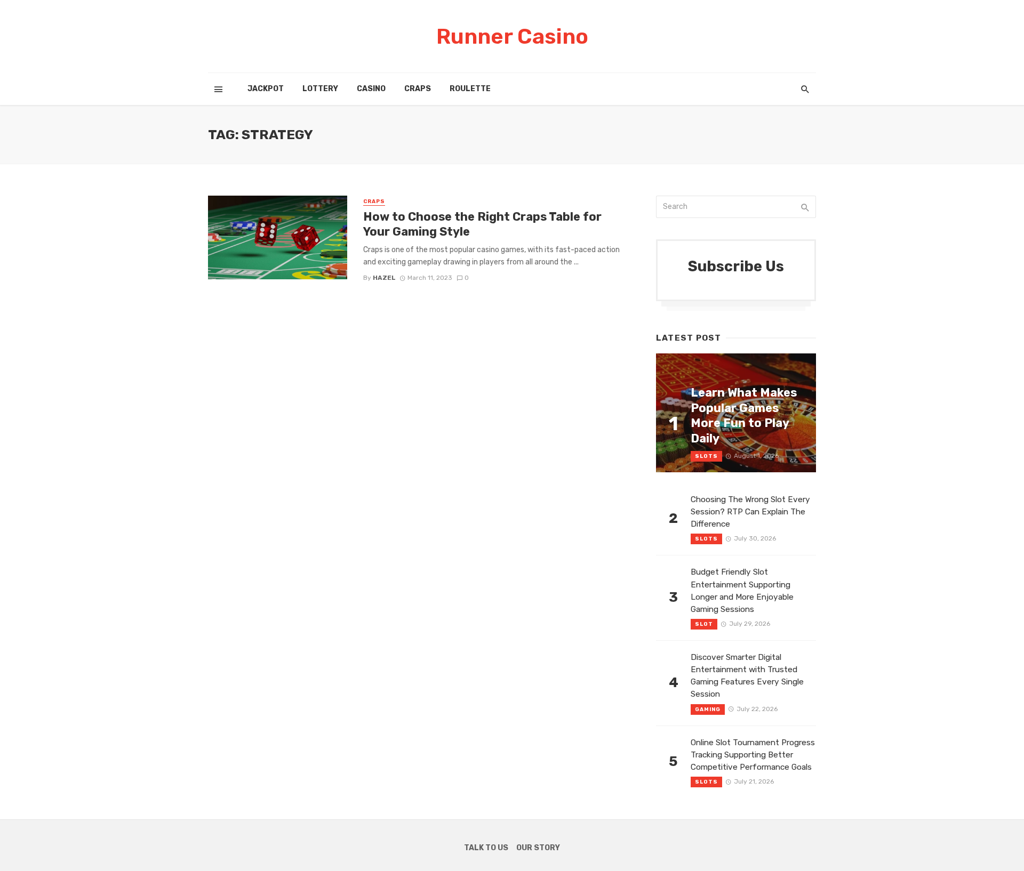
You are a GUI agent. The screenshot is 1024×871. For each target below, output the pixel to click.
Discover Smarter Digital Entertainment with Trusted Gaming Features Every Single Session (747, 675)
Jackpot (265, 88)
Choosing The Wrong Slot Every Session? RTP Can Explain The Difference (750, 512)
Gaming (708, 709)
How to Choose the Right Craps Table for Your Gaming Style (482, 224)
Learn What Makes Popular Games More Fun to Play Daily (744, 415)
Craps (417, 88)
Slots (706, 456)
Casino (371, 88)
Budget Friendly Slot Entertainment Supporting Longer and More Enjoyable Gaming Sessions (742, 590)
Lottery (320, 88)
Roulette (470, 88)
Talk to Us (486, 847)
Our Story (538, 847)
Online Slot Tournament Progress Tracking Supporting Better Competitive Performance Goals (753, 755)
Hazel (384, 277)
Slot (704, 624)
